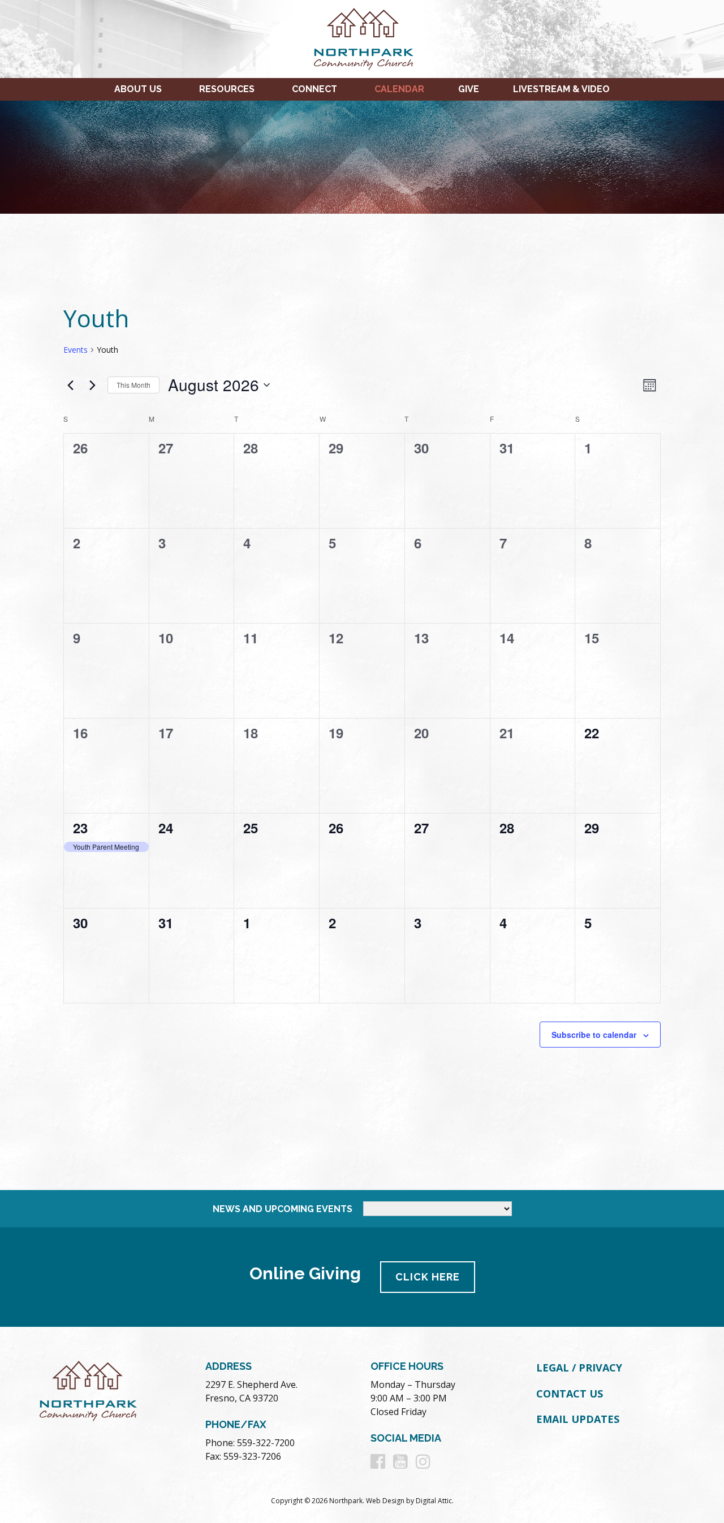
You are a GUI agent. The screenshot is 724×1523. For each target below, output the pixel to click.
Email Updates (577, 1419)
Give (468, 89)
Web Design (385, 1500)
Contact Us (569, 1393)
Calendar (399, 89)
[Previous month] (70, 385)
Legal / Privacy (579, 1367)
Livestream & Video (561, 89)
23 (80, 827)
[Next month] (92, 385)
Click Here (427, 1277)
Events (75, 349)
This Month (133, 385)
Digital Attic (434, 1500)
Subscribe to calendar (593, 1034)
